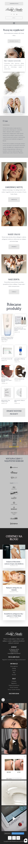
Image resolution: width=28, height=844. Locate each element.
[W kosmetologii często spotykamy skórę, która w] (14, 792)
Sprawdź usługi (14, 41)
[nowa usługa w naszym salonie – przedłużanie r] (14, 715)
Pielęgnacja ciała (14, 565)
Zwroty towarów (14, 687)
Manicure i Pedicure (14, 617)
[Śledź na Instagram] (14, 14)
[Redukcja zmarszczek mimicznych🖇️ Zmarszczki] (14, 767)
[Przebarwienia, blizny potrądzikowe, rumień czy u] (14, 741)
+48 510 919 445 (14, 652)
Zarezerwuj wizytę (14, 3)
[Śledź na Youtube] (17, 14)
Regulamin (14, 683)
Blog (14, 672)
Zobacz (14, 291)
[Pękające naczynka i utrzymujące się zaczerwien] (14, 818)
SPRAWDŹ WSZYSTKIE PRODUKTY (14, 412)
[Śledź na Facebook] (11, 14)
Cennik (14, 670)
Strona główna (14, 666)
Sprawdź (14, 246)
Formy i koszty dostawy (14, 689)
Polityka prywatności (14, 685)
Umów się (14, 199)
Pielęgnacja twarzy (14, 591)
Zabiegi (14, 668)
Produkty (14, 681)
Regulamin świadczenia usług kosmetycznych (14, 659)
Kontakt (14, 674)
